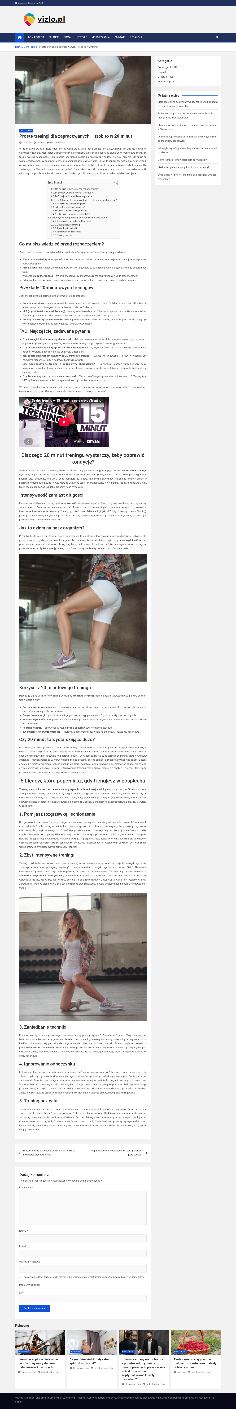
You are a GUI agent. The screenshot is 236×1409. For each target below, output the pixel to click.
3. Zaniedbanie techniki (66, 228)
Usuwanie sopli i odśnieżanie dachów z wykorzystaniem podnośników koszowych (38, 1363)
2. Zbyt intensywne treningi (67, 224)
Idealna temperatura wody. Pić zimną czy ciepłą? (183, 167)
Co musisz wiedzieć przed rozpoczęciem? (77, 189)
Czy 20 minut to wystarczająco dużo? (72, 214)
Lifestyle (81, 37)
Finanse (54, 37)
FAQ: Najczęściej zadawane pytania (73, 196)
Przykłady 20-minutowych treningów (74, 192)
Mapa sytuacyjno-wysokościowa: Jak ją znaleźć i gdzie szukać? (117, 1152)
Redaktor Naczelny (50, 1372)
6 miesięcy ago (28, 1372)
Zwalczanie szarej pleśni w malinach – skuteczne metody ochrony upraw (195, 1363)
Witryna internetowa (29, 1261)
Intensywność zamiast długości (70, 203)
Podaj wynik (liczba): (29, 1284)
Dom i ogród (36, 37)
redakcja (41, 142)
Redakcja (136, 37)
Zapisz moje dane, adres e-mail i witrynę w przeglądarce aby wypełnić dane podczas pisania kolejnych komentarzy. (84, 1277)
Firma (67, 37)
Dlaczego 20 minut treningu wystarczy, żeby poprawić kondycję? (83, 200)
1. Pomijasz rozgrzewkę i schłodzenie (73, 221)
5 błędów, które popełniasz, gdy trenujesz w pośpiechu (78, 217)
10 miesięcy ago (81, 1368)
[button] (113, 183)
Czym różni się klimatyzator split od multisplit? (182, 159)
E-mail (23, 1246)
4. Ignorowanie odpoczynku (68, 231)
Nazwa (23, 1231)
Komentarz (26, 1187)
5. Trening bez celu (64, 235)
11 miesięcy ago (133, 1384)
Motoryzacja (101, 37)
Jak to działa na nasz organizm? (70, 207)
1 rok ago (27, 142)
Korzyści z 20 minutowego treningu (71, 210)
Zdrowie (119, 37)
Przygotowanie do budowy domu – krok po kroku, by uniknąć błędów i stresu (49, 1152)
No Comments (57, 142)
